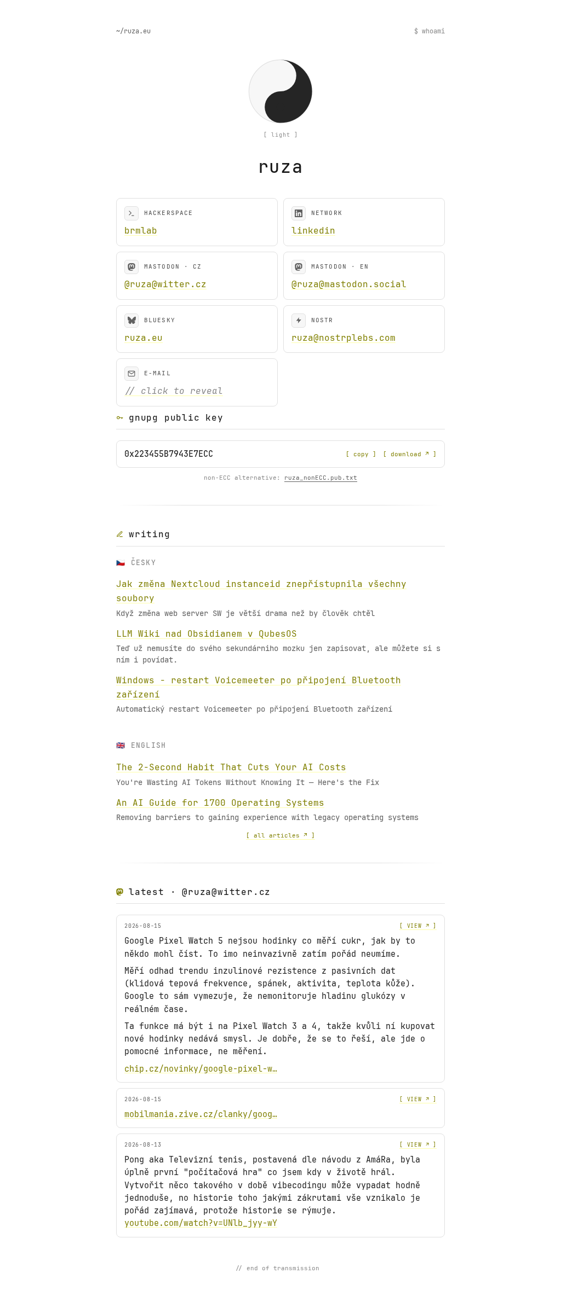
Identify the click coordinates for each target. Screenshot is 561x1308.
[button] (280, 91)
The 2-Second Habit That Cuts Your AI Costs (231, 767)
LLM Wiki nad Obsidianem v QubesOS (206, 634)
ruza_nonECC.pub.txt (320, 477)
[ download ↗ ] (410, 454)
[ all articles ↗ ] (280, 835)
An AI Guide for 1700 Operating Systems (220, 803)
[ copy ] (361, 454)
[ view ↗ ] (418, 925)
